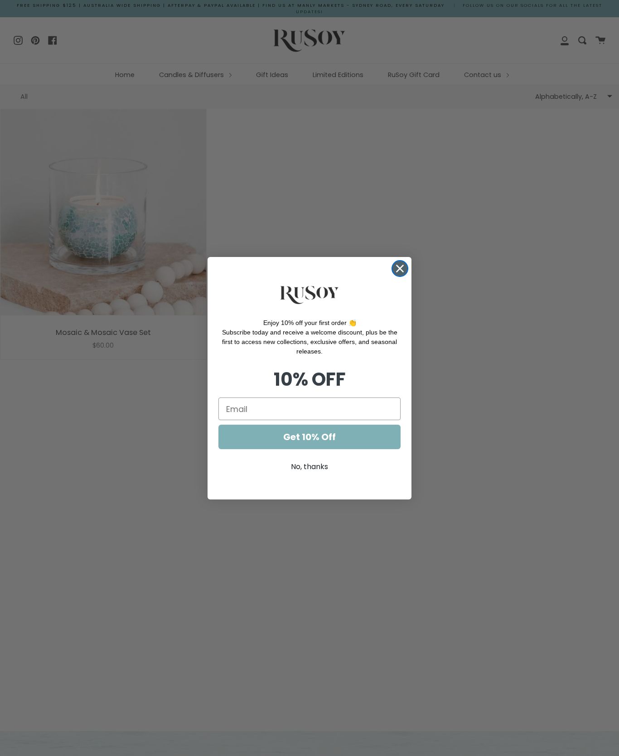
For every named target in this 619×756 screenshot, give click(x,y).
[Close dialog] (400, 268)
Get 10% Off (309, 437)
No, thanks (309, 466)
